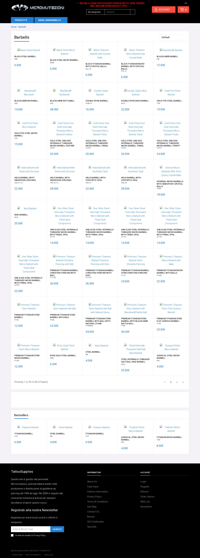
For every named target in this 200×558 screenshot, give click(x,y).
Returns (144, 491)
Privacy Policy (94, 496)
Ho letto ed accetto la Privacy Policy (30, 535)
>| (183, 382)
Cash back (92, 486)
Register (144, 486)
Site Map (92, 506)
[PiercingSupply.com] (38, 7)
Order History (147, 496)
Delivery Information (97, 491)
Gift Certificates (95, 521)
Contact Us (93, 511)
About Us (92, 481)
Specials (91, 526)
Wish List (145, 501)
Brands (91, 516)
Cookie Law (48, 555)
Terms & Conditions (97, 501)
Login (143, 481)
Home (14, 27)
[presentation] (181, 415)
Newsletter (146, 506)
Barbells (22, 27)
